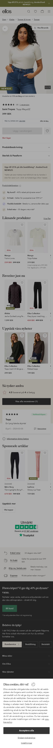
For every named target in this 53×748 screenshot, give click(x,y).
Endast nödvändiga (26, 737)
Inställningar (26, 743)
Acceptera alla (26, 730)
